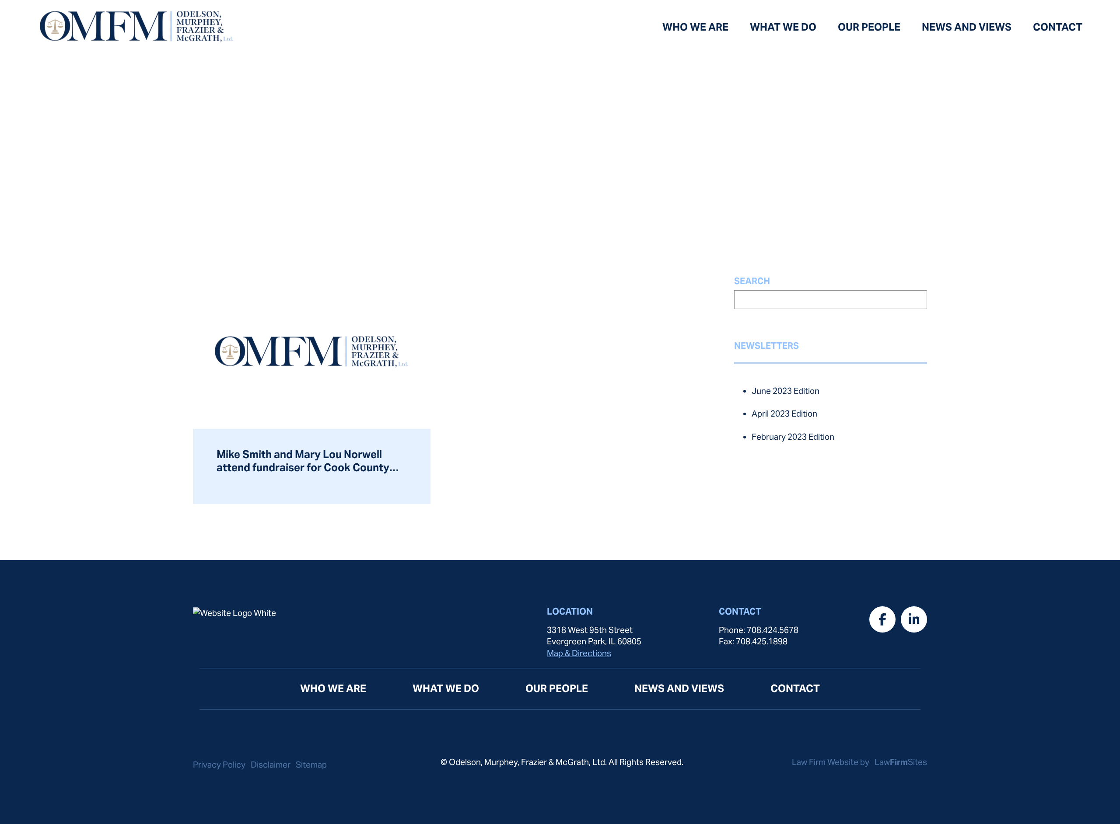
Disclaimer (270, 764)
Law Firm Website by (831, 762)
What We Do (783, 27)
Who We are (695, 27)
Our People (869, 27)
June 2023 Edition (785, 391)
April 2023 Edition (784, 413)
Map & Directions (579, 653)
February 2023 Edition (793, 436)
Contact (1057, 27)
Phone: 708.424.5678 (758, 630)
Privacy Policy (219, 764)
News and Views (967, 27)
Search (752, 281)
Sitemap (311, 764)
